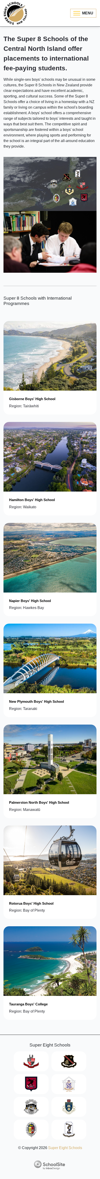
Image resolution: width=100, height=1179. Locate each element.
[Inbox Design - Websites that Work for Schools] (50, 1165)
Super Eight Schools (65, 1148)
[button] (83, 13)
